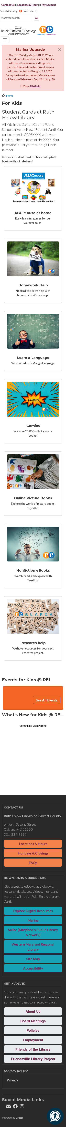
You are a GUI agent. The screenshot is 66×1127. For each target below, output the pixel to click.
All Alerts (34, 86)
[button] (60, 49)
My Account (48, 4)
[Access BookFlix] (33, 471)
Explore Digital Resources (33, 911)
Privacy (12, 1080)
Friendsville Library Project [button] (33, 1058)
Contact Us (8, 4)
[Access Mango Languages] (33, 331)
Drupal (19, 1117)
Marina (33, 920)
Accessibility (33, 968)
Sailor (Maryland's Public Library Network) (33, 932)
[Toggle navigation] (4, 39)
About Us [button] (33, 1011)
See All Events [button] (47, 700)
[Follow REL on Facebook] (15, 1107)
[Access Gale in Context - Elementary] (33, 616)
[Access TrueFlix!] (33, 544)
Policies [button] (33, 1030)
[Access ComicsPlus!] (33, 399)
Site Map (33, 959)
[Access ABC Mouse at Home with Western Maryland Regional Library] (33, 186)
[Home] (31, 30)
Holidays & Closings (33, 853)
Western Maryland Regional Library (33, 946)
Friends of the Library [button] (33, 1049)
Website (29, 11)
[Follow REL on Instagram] (22, 1107)
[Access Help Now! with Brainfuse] (33, 258)
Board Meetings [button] (33, 1020)
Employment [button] (33, 1039)
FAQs (33, 863)
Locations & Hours (28, 4)
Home (9, 95)
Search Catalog (9, 11)
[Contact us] (8, 1107)
